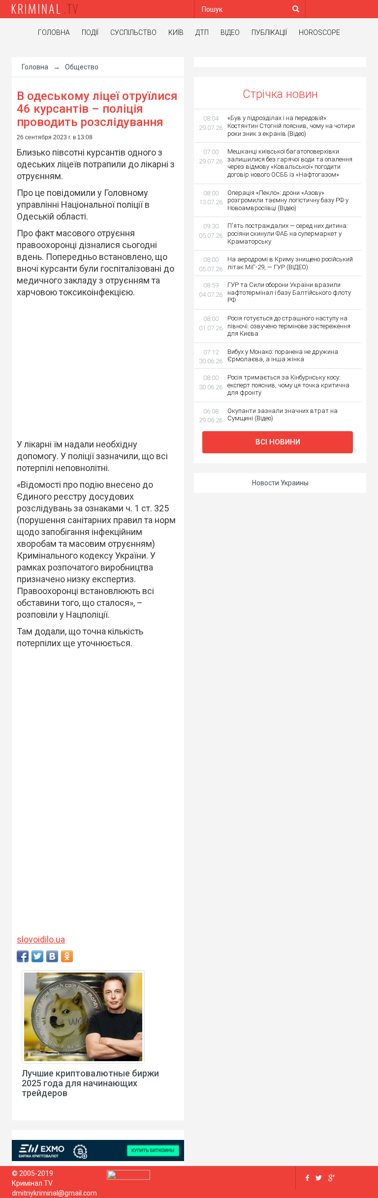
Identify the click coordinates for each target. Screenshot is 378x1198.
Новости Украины (280, 483)
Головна (54, 32)
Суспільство (133, 32)
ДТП (202, 32)
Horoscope (319, 32)
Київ (176, 32)
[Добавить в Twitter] (37, 956)
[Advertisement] (93, 366)
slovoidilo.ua (41, 939)
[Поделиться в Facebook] (23, 956)
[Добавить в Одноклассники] (67, 956)
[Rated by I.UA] (128, 1177)
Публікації (269, 32)
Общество (81, 67)
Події (90, 32)
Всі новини (277, 442)
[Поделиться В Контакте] (52, 956)
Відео (230, 32)
